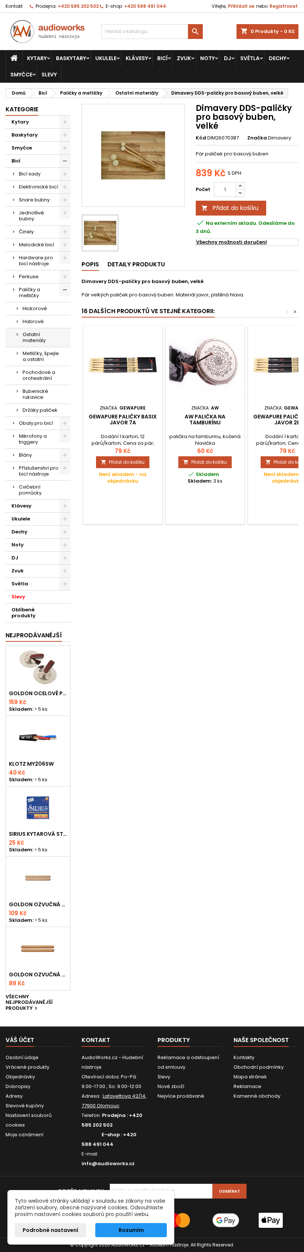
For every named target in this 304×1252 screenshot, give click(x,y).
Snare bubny (34, 199)
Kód (201, 138)
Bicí (162, 58)
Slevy (49, 74)
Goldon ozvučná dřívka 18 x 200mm (38, 904)
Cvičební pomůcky (30, 489)
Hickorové (35, 308)
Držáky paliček (40, 410)
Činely (26, 231)
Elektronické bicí (38, 186)
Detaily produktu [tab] (136, 264)
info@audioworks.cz (108, 1163)
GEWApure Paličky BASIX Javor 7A (123, 419)
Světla (250, 58)
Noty (207, 58)
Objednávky (20, 1076)
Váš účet (20, 1040)
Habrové (33, 321)
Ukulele (105, 58)
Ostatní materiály (34, 337)
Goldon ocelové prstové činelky (38, 693)
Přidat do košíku (229, 208)
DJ (227, 58)
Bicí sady (29, 173)
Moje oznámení (24, 1134)
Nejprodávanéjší (34, 635)
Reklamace (247, 1086)
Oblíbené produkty (23, 612)
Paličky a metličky (29, 292)
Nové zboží (171, 1086)
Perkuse (29, 276)
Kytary (37, 58)
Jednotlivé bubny (31, 215)
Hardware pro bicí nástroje (36, 260)
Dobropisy (18, 1086)
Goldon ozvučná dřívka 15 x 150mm (38, 974)
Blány (25, 455)
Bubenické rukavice (35, 394)
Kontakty (244, 1057)
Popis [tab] (90, 264)
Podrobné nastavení (50, 1230)
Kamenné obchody (257, 1096)
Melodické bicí (36, 244)
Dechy (277, 58)
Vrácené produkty (27, 1067)
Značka (257, 138)
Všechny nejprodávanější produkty (29, 1003)
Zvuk (184, 58)
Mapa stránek (250, 1076)
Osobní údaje (22, 1057)
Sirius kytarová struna (38, 834)
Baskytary (71, 58)
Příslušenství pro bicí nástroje (39, 470)
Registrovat (284, 6)
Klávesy (137, 58)
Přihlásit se (241, 6)
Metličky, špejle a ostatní (41, 356)
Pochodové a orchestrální (39, 375)
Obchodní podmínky (259, 1067)
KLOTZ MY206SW (31, 764)
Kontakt (14, 6)
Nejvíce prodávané (181, 1096)
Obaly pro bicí (36, 423)
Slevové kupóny (25, 1105)
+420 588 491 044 (145, 6)
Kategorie (22, 109)
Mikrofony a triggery (33, 439)
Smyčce (21, 74)
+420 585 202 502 (78, 6)
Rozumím (131, 1230)
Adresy (14, 1096)
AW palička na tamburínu (205, 419)
